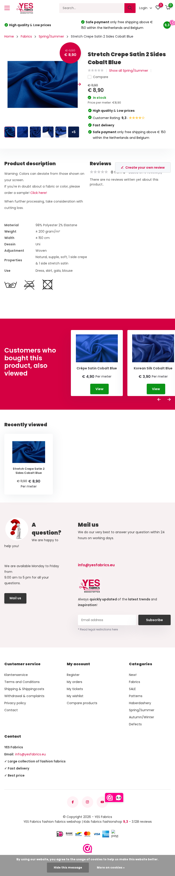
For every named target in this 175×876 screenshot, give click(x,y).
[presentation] (6, 84)
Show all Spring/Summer (128, 70)
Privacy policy (15, 703)
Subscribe (154, 620)
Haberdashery (140, 703)
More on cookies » (111, 867)
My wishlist (75, 696)
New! (132, 675)
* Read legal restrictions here (98, 629)
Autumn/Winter (141, 717)
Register (73, 675)
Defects (135, 724)
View (99, 389)
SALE (132, 689)
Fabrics (26, 36)
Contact (11, 710)
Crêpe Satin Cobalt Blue (97, 368)
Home (9, 36)
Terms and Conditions (22, 682)
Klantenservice (16, 675)
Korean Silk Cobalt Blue (153, 368)
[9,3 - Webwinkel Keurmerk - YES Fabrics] (87, 848)
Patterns (135, 696)
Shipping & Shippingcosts (24, 689)
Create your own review (145, 167)
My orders (74, 682)
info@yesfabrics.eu (96, 565)
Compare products (82, 703)
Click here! (38, 192)
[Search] (130, 8)
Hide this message (68, 867)
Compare (100, 77)
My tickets (75, 689)
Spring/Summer (51, 36)
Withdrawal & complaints (24, 696)
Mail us (15, 598)
